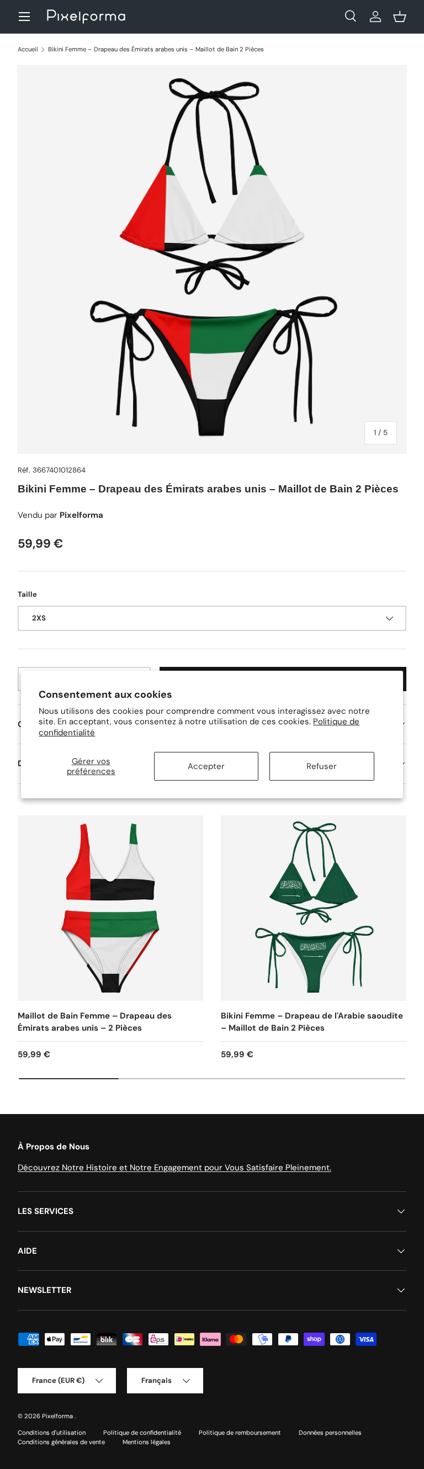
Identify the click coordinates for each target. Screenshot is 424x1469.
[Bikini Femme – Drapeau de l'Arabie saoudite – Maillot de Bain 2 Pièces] (313, 908)
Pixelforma (58, 1416)
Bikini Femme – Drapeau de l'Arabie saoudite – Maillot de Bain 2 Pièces (312, 1022)
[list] (212, 259)
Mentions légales (147, 1442)
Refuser (321, 766)
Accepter (206, 766)
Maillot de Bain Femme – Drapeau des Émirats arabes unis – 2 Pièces (95, 1022)
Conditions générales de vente (61, 1442)
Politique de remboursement (240, 1432)
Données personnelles (330, 1432)
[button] (400, 16)
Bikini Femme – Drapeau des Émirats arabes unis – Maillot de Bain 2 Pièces (156, 49)
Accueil (28, 49)
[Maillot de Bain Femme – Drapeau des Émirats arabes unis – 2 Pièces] (110, 908)
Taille (27, 594)
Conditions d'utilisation (52, 1432)
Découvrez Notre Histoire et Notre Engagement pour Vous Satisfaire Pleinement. (174, 1167)
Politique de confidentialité (142, 1432)
